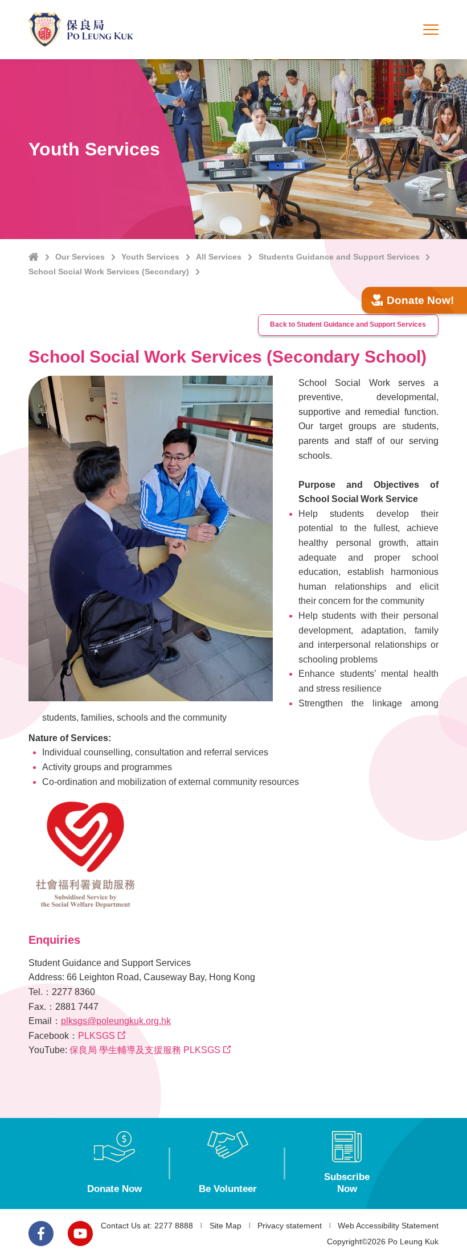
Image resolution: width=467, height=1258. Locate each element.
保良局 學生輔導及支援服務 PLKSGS (144, 1050)
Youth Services (150, 256)
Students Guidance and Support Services (339, 256)
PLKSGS (96, 1036)
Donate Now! (420, 300)
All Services (218, 256)
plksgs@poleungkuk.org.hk (116, 1021)
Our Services (80, 256)
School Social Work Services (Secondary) (108, 271)
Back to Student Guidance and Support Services (348, 324)
